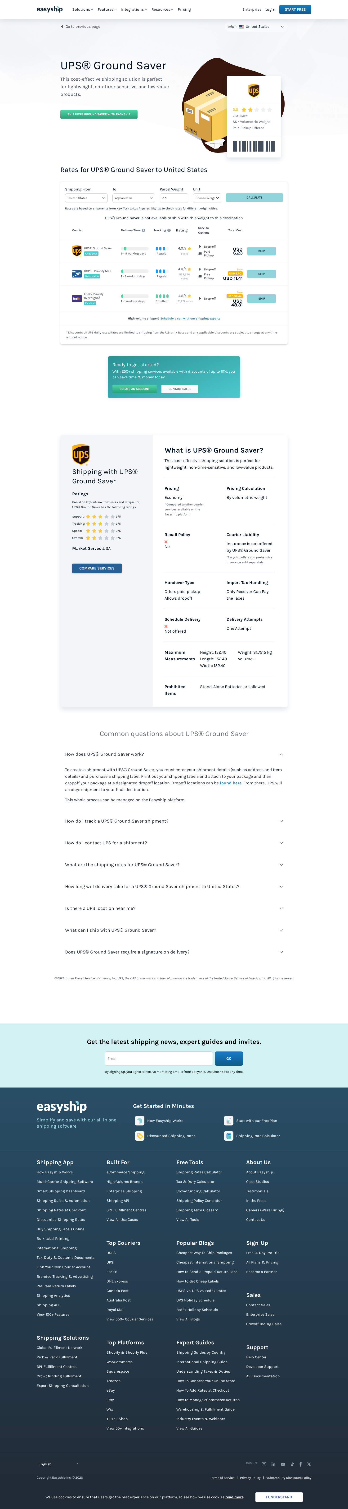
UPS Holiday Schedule (195, 1300)
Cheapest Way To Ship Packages (204, 1252)
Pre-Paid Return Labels (56, 1286)
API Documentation (263, 1376)
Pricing (184, 9)
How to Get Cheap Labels (197, 1281)
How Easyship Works (55, 1172)
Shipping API (48, 1305)
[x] (309, 1464)
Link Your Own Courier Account (63, 1267)
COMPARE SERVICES (97, 568)
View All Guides (189, 1428)
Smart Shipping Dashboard (61, 1191)
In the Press (256, 1200)
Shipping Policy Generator (199, 1200)
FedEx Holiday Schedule (197, 1309)
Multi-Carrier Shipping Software (65, 1181)
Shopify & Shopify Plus (127, 1352)
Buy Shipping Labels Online (60, 1229)
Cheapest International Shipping (205, 1262)
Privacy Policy (250, 1478)
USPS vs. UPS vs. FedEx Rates (201, 1290)
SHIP (261, 251)
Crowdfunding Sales (263, 1324)
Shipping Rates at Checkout (61, 1210)
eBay (111, 1390)
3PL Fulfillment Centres (56, 1366)
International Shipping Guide (202, 1362)
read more (234, 1497)
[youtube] (283, 1464)
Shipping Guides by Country (201, 1352)
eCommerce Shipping (125, 1172)
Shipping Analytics (53, 1295)
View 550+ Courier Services (130, 1319)
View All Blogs (188, 1319)
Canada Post (118, 1290)
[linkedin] (273, 1464)
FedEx (112, 1271)
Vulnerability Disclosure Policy (288, 1478)
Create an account (135, 389)
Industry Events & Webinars (200, 1418)
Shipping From (78, 189)
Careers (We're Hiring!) (265, 1210)
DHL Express (117, 1281)
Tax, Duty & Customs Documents (65, 1257)
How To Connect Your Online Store (205, 1381)
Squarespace (118, 1371)
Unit (196, 189)
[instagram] (264, 1464)
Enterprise (252, 9)
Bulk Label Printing (53, 1238)
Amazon (114, 1381)
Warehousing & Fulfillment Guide (205, 1409)
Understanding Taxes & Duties (203, 1371)
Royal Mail (116, 1309)
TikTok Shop (117, 1418)
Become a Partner (261, 1271)
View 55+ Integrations (125, 1428)
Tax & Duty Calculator (195, 1181)
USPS (111, 1252)
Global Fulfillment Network (59, 1347)
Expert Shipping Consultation (63, 1385)
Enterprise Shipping (124, 1191)
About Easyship (259, 1172)
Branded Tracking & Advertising (65, 1276)
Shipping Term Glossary (197, 1210)
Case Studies (257, 1181)
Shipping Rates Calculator (199, 1172)
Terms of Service (222, 1478)
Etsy (110, 1400)
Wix (110, 1409)
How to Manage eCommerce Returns (208, 1400)
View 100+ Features (53, 1314)
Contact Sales (180, 389)
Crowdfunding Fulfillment (59, 1376)
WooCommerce (120, 1362)
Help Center (256, 1357)
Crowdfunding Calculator (198, 1191)
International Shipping (57, 1248)
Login (270, 9)
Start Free (295, 9)
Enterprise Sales (260, 1314)
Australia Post (119, 1300)
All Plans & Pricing (262, 1262)
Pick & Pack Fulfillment (57, 1357)
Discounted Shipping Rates (61, 1219)
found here (231, 783)
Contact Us (255, 1219)
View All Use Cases (122, 1219)
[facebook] (300, 1464)
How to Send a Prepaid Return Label (207, 1271)
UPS (110, 1262)
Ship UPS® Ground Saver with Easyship (98, 114)
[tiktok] (292, 1464)
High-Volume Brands (125, 1181)
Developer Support (262, 1366)
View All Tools (187, 1219)
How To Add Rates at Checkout (202, 1390)
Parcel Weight (171, 189)
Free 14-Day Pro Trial (263, 1252)
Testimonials (257, 1191)
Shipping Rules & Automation (63, 1200)
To (114, 189)
